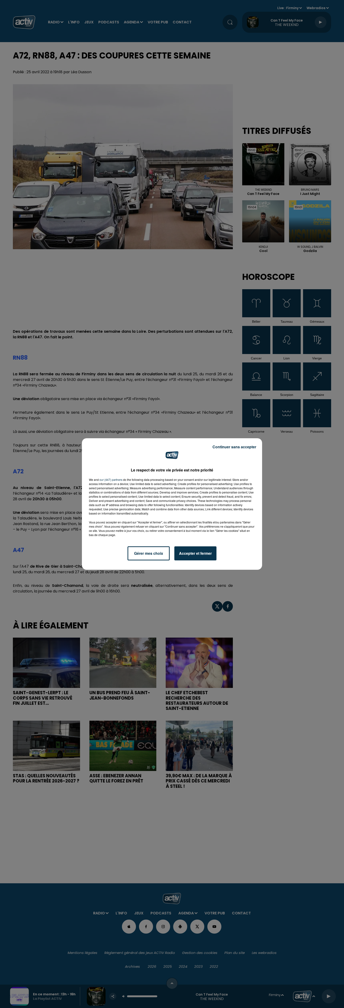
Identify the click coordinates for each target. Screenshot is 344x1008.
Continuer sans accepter (234, 446)
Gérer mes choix (148, 553)
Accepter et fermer (195, 553)
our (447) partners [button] (110, 480)
